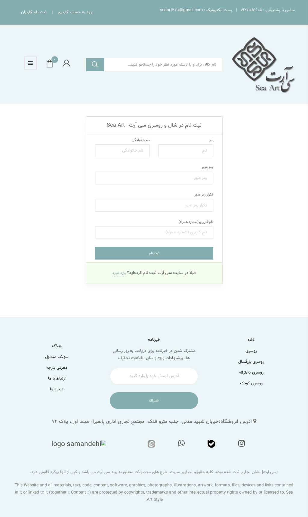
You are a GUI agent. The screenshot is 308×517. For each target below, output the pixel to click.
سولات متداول (57, 357)
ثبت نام (154, 253)
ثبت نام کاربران (34, 12)
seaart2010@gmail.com (181, 10)
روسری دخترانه (251, 372)
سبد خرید (54, 61)
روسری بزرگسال (251, 362)
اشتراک (154, 400)
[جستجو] (95, 65)
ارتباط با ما (57, 378)
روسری (251, 351)
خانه (251, 340)
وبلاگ (57, 346)
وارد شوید (119, 273)
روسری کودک (251, 383)
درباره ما (56, 389)
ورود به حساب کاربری (76, 12)
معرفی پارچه (56, 368)
